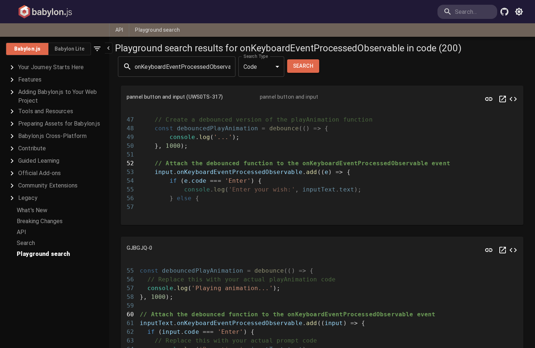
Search (303, 66)
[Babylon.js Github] (504, 11)
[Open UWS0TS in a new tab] (502, 99)
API (119, 30)
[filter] (97, 49)
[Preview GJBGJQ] (489, 250)
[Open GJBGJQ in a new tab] (502, 250)
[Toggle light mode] (519, 11)
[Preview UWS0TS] (489, 99)
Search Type (255, 56)
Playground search (157, 30)
